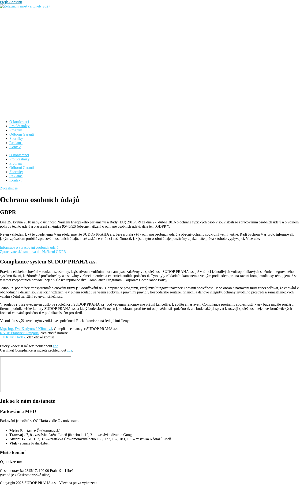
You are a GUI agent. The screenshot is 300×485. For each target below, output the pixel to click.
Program (15, 130)
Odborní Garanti (21, 134)
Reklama (15, 143)
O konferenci (19, 122)
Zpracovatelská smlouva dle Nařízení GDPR (33, 252)
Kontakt (15, 147)
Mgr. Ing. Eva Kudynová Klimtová (26, 329)
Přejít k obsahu (11, 2)
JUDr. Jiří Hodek (12, 337)
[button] (9, 188)
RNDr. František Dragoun (19, 333)
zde (55, 346)
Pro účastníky (19, 126)
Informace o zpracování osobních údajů (29, 247)
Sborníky (16, 139)
